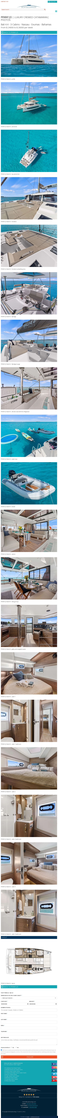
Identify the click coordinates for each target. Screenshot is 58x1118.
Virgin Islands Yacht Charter (12, 1076)
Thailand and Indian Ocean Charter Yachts (16, 1073)
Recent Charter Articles (11, 1074)
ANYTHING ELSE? (5, 1037)
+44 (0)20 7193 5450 (31, 1103)
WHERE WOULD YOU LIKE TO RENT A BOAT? (11, 995)
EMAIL (3, 1025)
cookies (28, 1116)
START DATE (4, 1001)
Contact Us (4, 1)
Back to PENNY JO (11, 32)
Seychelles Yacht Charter (12, 1079)
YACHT (2, 992)
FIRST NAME (4, 1013)
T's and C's (19, 1111)
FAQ (24, 1111)
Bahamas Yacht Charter (11, 1077)
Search (45, 9)
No (18, 1047)
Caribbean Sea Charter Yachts (13, 1068)
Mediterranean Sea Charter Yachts (14, 1069)
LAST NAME (4, 1019)
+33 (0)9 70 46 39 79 (33, 1105)
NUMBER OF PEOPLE (5, 1007)
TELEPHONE (4, 1031)
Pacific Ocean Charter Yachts (13, 1071)
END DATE (32, 1001)
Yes (13, 1047)
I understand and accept (34, 1116)
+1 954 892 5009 (32, 1107)
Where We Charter (10, 1080)
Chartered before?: (5, 1047)
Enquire (53, 2)
